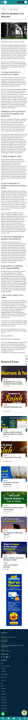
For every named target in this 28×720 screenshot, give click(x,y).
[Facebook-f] (1, 657)
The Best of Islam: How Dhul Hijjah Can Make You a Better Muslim (13, 433)
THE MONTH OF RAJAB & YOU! (12, 407)
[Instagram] (4, 657)
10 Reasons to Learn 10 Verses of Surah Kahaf (13, 508)
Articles (3, 9)
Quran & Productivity (13, 9)
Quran (14, 719)
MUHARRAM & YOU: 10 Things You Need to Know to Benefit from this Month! (12, 383)
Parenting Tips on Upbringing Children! (13, 534)
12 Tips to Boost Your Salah (12, 457)
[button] (2, 2)
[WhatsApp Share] (26, 356)
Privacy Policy (4, 654)
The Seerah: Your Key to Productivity (11, 483)
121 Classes (19, 719)
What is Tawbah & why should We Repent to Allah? (13, 559)
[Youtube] (6, 657)
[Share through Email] (26, 359)
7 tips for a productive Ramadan (10, 566)
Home (3, 719)
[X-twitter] (9, 657)
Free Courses (8, 719)
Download (25, 719)
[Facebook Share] (26, 362)
